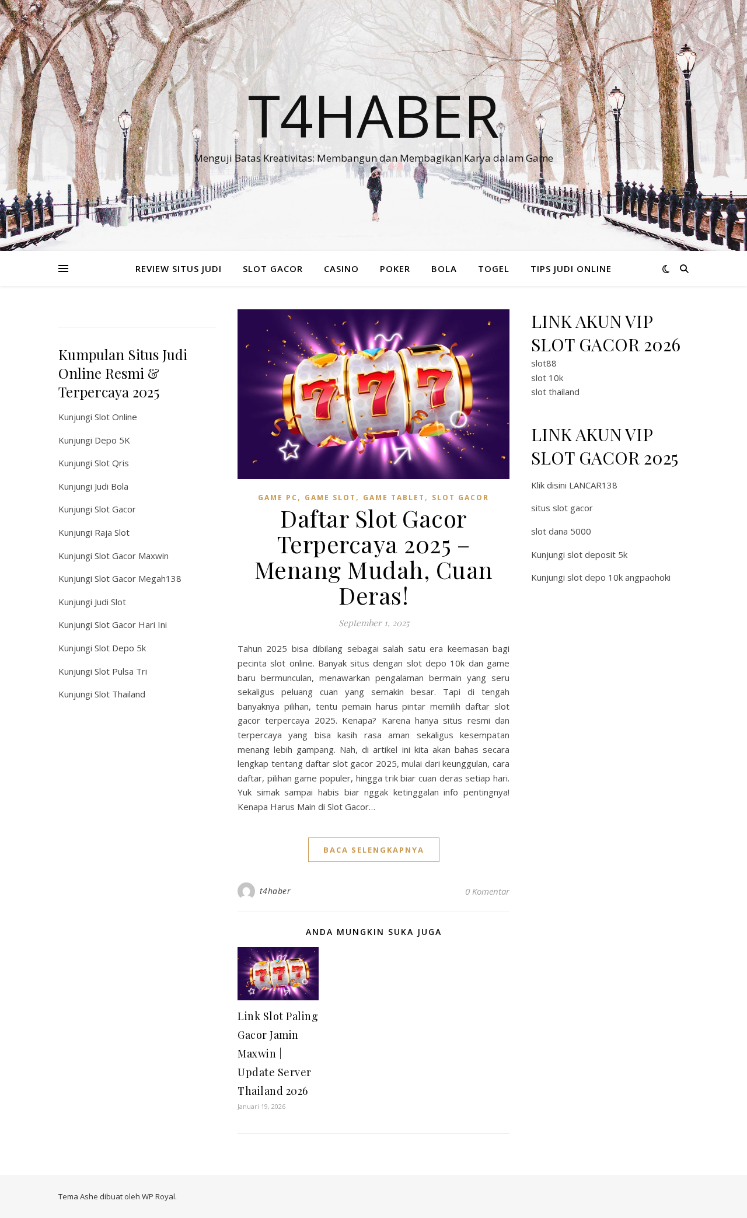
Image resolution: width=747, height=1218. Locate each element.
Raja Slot (112, 532)
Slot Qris (112, 463)
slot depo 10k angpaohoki (619, 577)
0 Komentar (487, 891)
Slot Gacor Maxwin (132, 555)
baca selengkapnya (373, 849)
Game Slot (330, 497)
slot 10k (547, 377)
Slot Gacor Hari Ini (131, 624)
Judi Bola (111, 486)
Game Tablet (394, 497)
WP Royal (158, 1196)
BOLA (444, 268)
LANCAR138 (593, 485)
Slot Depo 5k (120, 648)
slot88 (544, 363)
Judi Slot (110, 602)
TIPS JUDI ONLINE (571, 268)
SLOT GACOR (273, 268)
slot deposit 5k (597, 554)
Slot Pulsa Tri (121, 671)
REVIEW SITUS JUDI (178, 268)
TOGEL (493, 268)
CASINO (341, 268)
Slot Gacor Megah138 (138, 578)
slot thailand (555, 391)
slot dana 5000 (561, 531)
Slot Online (116, 417)
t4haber (275, 890)
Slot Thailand (120, 694)
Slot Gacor (115, 509)
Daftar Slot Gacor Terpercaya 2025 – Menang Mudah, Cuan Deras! (373, 556)
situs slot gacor (562, 508)
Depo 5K (112, 440)
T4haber (374, 115)
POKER (395, 268)
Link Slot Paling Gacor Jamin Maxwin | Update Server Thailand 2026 (278, 1053)
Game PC (278, 497)
